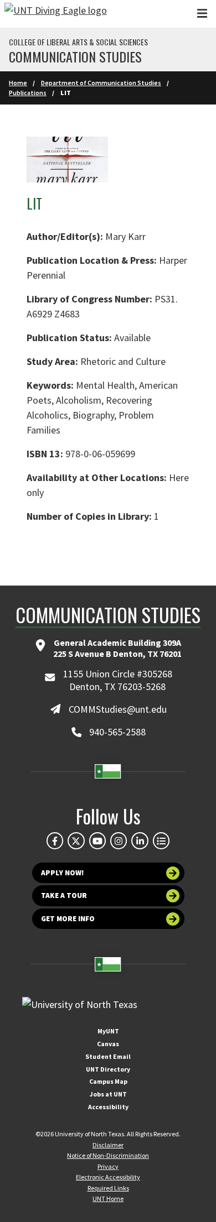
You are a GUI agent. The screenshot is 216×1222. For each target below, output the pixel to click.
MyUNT (108, 1031)
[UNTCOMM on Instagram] (118, 840)
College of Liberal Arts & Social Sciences (78, 42)
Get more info (68, 918)
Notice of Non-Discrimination (108, 1155)
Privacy (108, 1166)
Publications (28, 92)
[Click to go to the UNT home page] (55, 14)
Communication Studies (75, 56)
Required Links (108, 1188)
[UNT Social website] (161, 840)
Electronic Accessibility (108, 1177)
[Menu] (202, 13)
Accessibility (108, 1107)
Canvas (108, 1044)
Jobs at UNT (108, 1094)
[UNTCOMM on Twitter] (76, 840)
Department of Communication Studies (101, 83)
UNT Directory (108, 1069)
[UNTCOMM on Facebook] (55, 840)
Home (18, 83)
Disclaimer (108, 1145)
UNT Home (108, 1198)
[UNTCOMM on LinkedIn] (139, 840)
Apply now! (62, 873)
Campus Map (108, 1081)
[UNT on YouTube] (97, 840)
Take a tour (64, 895)
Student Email (108, 1056)
